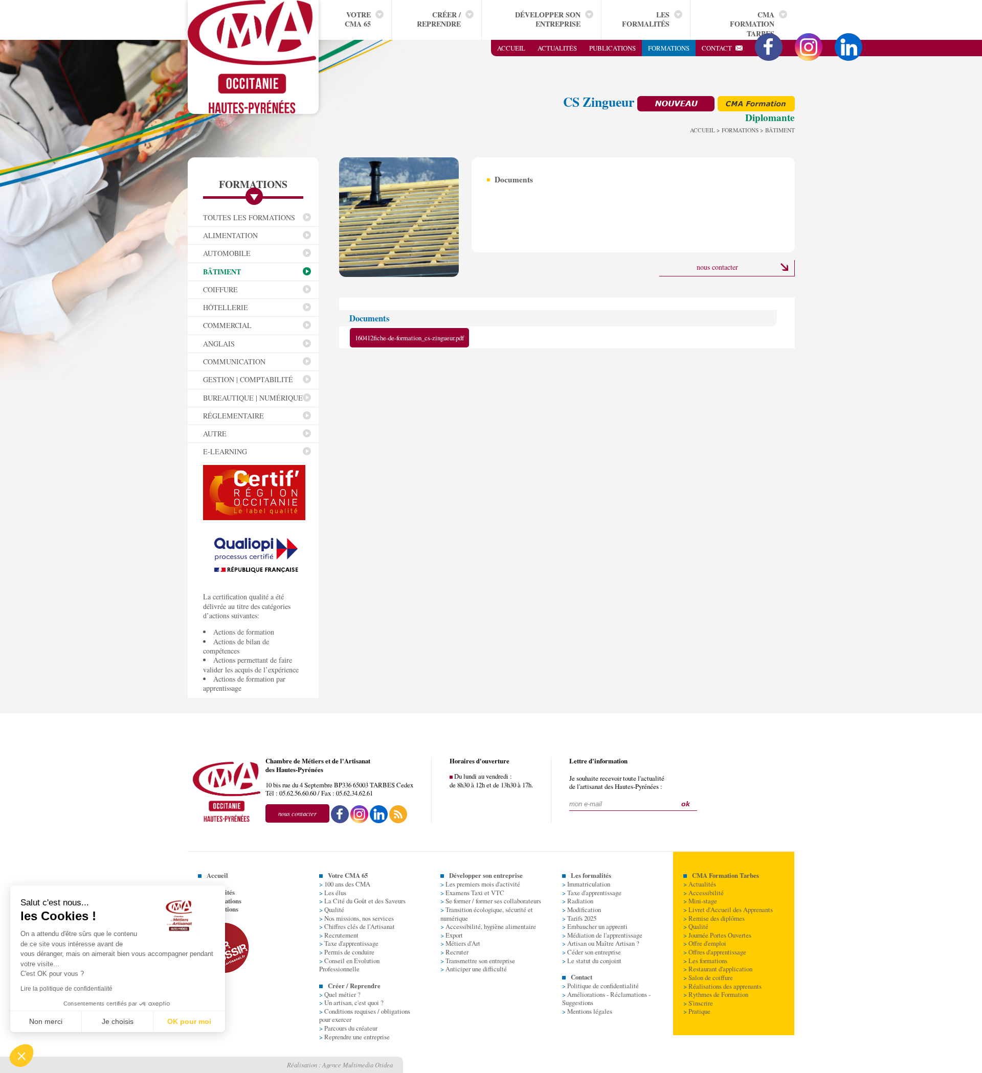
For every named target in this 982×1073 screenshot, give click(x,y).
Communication (234, 361)
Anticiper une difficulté (473, 968)
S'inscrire (698, 1003)
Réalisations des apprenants (722, 986)
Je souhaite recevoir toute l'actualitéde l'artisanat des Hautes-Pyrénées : (616, 782)
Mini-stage (700, 900)
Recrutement (339, 935)
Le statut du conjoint (591, 960)
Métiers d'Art (460, 943)
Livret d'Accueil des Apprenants (728, 909)
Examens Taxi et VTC (472, 892)
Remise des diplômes (714, 918)
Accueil (511, 48)
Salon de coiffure (708, 977)
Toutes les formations (249, 217)
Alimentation (230, 235)
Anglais (219, 343)
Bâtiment (222, 271)
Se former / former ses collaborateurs (490, 900)
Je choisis (117, 1021)
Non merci (45, 1021)
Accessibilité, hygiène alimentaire (488, 926)
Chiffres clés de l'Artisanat (357, 926)
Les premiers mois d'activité (480, 884)
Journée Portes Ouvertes (717, 935)
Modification (581, 909)
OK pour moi (189, 1021)
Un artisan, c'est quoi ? (351, 1002)
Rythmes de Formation (715, 994)
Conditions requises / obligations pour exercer (364, 1015)
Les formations (705, 960)
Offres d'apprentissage (714, 952)
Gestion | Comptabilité (248, 379)
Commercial (227, 325)
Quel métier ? (340, 994)
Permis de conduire (346, 952)
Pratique (696, 1011)
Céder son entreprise (591, 952)
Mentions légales (587, 1011)
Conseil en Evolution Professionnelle (349, 965)
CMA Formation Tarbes (752, 24)
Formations (668, 48)
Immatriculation (586, 884)
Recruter (454, 952)
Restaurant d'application (717, 968)
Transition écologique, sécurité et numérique (486, 914)
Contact (718, 48)
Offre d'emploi (704, 943)
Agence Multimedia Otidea (357, 1064)
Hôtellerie (225, 307)
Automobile (227, 253)
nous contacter (717, 267)
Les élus (332, 892)
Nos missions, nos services (356, 918)
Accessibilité (703, 892)
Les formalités (645, 19)
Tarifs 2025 (579, 918)
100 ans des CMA (344, 884)
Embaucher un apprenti (595, 926)
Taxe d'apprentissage (348, 943)
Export (451, 935)
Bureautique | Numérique (253, 398)
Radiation (577, 900)
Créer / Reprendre (439, 19)
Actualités (557, 48)
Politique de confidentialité (600, 985)
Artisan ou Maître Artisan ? (600, 943)
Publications (612, 48)
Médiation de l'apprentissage (602, 935)
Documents (514, 179)
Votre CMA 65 (358, 19)
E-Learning (225, 451)
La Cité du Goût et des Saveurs (362, 900)
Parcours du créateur (348, 1028)
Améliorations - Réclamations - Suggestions (606, 999)
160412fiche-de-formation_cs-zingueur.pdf (409, 337)
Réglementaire (233, 416)
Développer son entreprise (548, 19)
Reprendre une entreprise (354, 1036)
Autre (215, 433)
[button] (21, 1055)
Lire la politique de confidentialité (66, 988)
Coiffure (220, 289)
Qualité (331, 909)
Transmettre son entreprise (477, 960)
